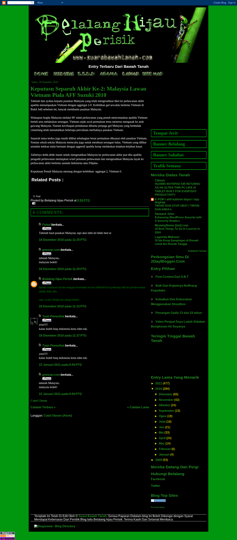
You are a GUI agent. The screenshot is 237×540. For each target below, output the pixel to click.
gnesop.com (51, 249)
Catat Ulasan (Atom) (58, 415)
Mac (162, 443)
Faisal (46, 224)
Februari (165, 449)
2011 (158, 383)
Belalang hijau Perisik (57, 279)
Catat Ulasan (39, 400)
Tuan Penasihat (53, 316)
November (166, 399)
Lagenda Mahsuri (167, 237)
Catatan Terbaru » (43, 407)
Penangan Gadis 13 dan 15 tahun (179, 312)
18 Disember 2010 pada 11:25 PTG (62, 239)
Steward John (164, 213)
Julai (162, 421)
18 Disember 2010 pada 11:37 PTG (62, 335)
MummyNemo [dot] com (171, 225)
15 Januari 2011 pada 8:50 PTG (60, 364)
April (162, 438)
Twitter (155, 485)
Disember (165, 394)
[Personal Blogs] (178, 500)
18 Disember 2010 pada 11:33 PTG (62, 306)
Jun (161, 427)
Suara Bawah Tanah (93, 516)
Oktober (164, 405)
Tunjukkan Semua (197, 251)
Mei (161, 432)
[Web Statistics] (118, 535)
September (166, 410)
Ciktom (160, 180)
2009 (158, 459)
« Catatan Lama (138, 407)
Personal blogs (158, 507)
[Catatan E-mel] (90, 203)
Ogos (162, 416)
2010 (158, 388)
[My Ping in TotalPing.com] (118, 538)
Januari (164, 454)
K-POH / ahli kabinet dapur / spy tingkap (177, 201)
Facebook (158, 479)
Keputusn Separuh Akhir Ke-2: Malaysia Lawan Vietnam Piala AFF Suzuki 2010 (88, 92)
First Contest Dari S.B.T (172, 276)
